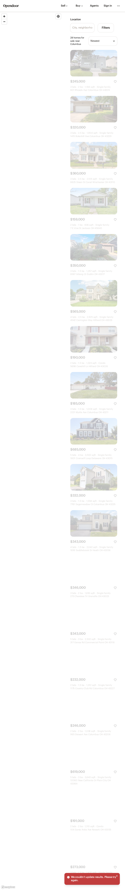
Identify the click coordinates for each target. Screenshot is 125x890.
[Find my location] (58, 16)
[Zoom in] (4, 16)
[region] (31, 451)
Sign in (108, 6)
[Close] (116, 876)
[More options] (118, 6)
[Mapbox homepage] (8, 887)
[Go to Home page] (11, 6)
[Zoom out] (4, 21)
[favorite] (115, 82)
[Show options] (114, 41)
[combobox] (103, 41)
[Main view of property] (93, 63)
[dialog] (92, 879)
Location (75, 19)
